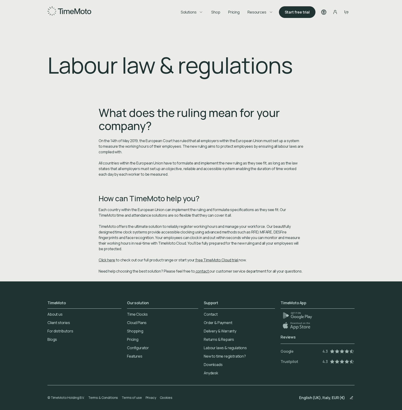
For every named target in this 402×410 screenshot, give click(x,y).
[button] (324, 12)
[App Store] (297, 326)
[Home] (69, 12)
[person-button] (335, 12)
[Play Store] (297, 316)
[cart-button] (346, 12)
